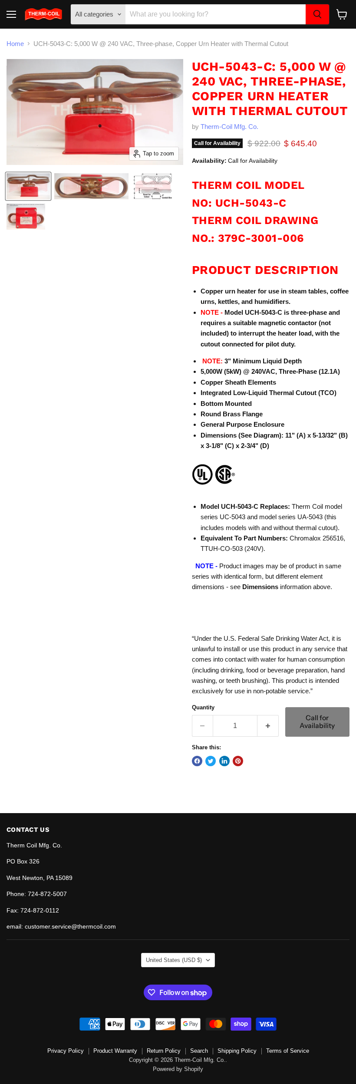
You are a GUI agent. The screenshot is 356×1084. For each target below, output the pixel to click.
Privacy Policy (65, 1051)
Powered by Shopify (178, 1069)
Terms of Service (287, 1051)
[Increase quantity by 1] (268, 726)
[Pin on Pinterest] (238, 761)
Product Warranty (115, 1051)
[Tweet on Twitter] (210, 761)
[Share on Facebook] (197, 761)
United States (174, 960)
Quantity (203, 707)
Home (15, 43)
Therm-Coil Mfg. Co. (229, 126)
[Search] (317, 14)
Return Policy (164, 1051)
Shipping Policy (237, 1051)
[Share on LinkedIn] (224, 761)
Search (199, 1051)
